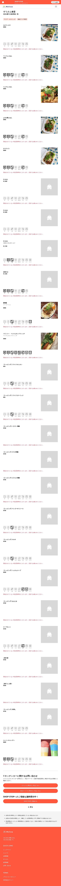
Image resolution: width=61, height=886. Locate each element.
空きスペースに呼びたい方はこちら (30, 791)
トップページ (7, 850)
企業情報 (5, 856)
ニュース (5, 853)
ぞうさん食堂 (9, 11)
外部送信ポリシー (8, 880)
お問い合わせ (7, 865)
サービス (5, 859)
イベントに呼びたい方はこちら (30, 785)
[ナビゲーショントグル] (56, 6)
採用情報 (5, 862)
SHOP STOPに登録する (30, 801)
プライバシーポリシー (9, 877)
